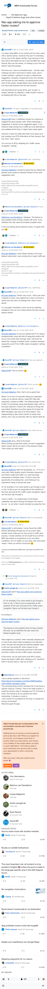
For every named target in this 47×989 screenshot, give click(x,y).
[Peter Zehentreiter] (2, 876)
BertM (7, 835)
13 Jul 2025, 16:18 (28, 675)
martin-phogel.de (14, 576)
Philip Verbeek (11, 929)
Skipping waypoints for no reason (16, 959)
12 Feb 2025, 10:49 (16, 214)
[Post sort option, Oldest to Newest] (5, 42)
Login (16, 765)
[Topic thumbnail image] (40, 891)
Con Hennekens (10, 522)
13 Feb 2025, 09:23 (16, 525)
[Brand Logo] (7, 6)
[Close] (43, 723)
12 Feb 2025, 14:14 (15, 367)
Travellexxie (10, 851)
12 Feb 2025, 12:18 (26, 292)
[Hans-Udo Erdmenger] (2, 896)
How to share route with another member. (20, 831)
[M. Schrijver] (2, 946)
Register (7, 765)
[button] (3, 986)
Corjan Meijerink (10, 113)
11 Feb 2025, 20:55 (16, 116)
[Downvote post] (43, 101)
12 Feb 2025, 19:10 (15, 437)
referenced (24, 576)
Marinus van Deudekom (13, 163)
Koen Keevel (9, 675)
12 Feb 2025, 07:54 (16, 166)
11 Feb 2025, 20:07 (26, 50)
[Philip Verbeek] (2, 929)
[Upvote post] (35, 101)
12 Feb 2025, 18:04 (26, 388)
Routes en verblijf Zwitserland (15, 848)
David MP (8, 50)
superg (8, 896)
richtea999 (9, 963)
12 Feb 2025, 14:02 (26, 330)
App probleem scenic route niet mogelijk (19, 925)
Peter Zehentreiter (12, 913)
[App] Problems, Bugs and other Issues (16, 30)
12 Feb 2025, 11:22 (15, 250)
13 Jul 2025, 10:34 (32, 588)
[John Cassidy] (2, 835)
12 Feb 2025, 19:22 (26, 466)
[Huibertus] (2, 851)
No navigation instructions (13, 889)
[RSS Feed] (29, 34)
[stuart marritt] (2, 962)
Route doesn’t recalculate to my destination (21, 909)
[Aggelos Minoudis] (2, 913)
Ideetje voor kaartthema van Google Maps (20, 942)
